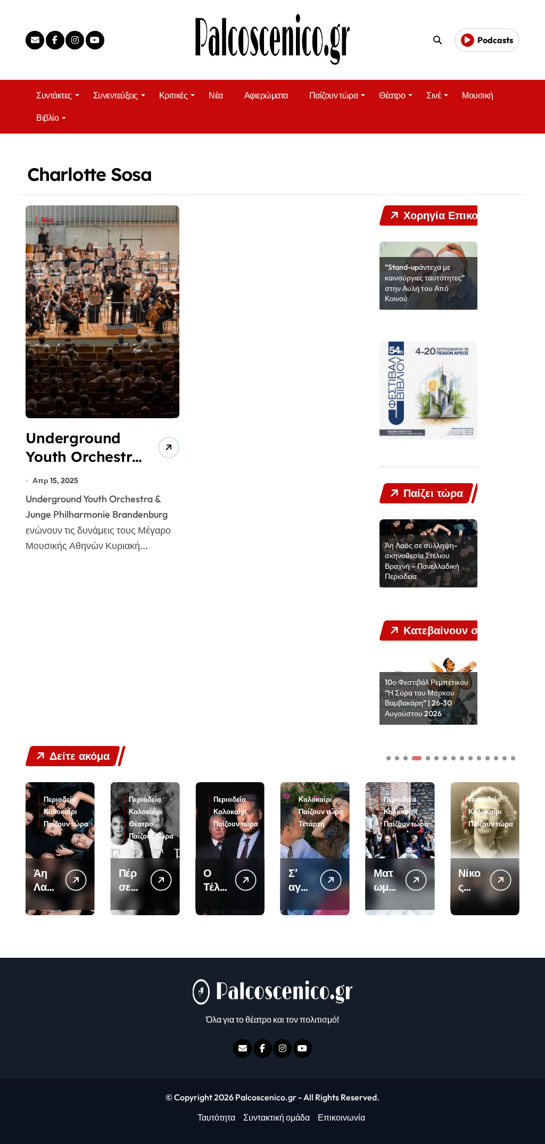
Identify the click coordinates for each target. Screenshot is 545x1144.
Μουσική (477, 95)
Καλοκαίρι (60, 812)
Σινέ (433, 95)
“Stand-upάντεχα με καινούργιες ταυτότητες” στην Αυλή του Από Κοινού (425, 282)
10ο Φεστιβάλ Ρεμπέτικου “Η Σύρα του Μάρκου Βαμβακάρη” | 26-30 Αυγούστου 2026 (426, 697)
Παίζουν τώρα (333, 95)
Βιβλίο (47, 117)
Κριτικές (173, 95)
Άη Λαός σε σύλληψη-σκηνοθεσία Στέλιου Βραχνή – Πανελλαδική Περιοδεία (422, 561)
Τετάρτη (226, 824)
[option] (428, 276)
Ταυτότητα (216, 1117)
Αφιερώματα (266, 95)
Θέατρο (392, 95)
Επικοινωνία (341, 1117)
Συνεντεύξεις (115, 95)
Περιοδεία (60, 799)
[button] (508, 847)
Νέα (216, 95)
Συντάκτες (54, 95)
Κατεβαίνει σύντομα (485, 827)
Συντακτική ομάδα (276, 1117)
